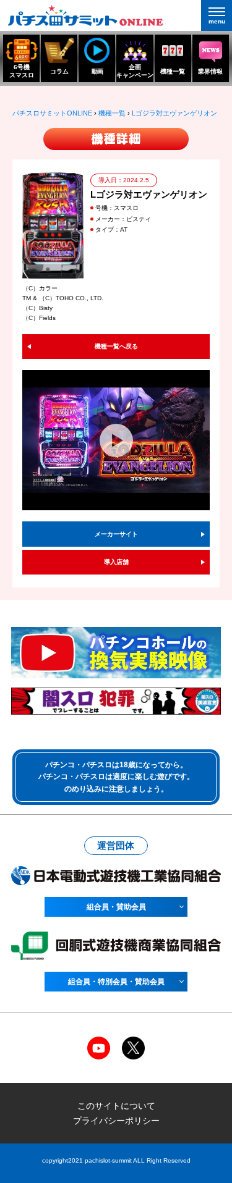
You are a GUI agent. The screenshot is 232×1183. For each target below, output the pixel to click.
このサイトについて (116, 1106)
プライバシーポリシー (116, 1121)
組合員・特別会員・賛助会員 (116, 981)
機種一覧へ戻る (116, 346)
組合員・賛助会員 (116, 907)
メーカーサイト (116, 534)
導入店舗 (116, 561)
